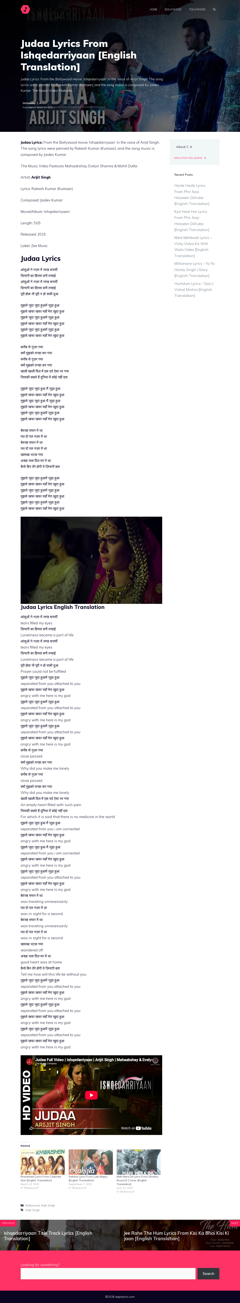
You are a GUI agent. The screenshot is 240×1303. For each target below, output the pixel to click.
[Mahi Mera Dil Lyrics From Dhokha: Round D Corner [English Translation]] (139, 1162)
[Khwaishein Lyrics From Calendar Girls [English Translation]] (43, 1162)
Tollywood (197, 9)
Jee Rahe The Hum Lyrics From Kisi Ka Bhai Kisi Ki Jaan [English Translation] (176, 1235)
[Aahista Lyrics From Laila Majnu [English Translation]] (91, 1162)
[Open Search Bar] (214, 9)
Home (153, 9)
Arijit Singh (41, 177)
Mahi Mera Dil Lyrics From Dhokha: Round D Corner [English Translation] (138, 1180)
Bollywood (173, 9)
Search (208, 1273)
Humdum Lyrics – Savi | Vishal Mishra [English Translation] (193, 289)
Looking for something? (40, 1264)
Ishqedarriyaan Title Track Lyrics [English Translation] (48, 1235)
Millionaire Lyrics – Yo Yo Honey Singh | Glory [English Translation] (194, 269)
